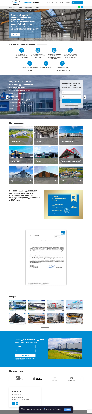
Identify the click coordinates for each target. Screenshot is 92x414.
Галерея (20, 7)
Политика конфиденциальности (38, 410)
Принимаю (67, 409)
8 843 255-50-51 (67, 2)
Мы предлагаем (12, 7)
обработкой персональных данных (51, 408)
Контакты (37, 7)
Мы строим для (28, 7)
